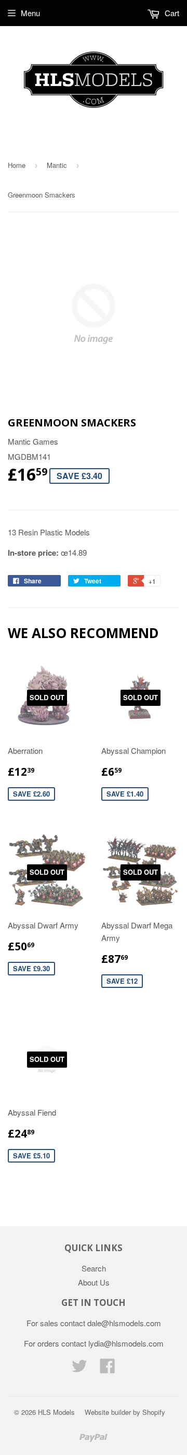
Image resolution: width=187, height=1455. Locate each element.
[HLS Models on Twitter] (79, 1368)
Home (16, 165)
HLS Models (56, 1412)
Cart (171, 12)
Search (94, 1268)
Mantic (57, 165)
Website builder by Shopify (125, 1412)
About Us (94, 1282)
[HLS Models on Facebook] (107, 1368)
